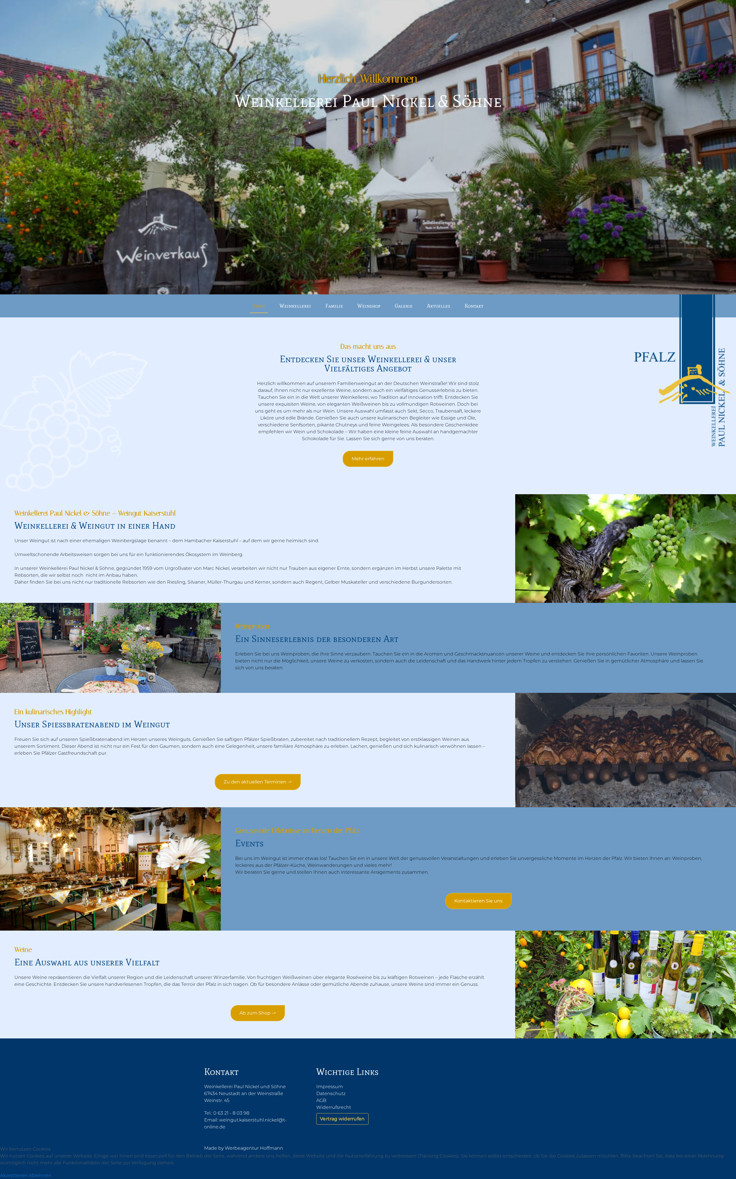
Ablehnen (40, 1175)
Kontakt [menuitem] (474, 306)
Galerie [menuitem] (404, 306)
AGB (321, 1100)
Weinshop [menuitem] (368, 306)
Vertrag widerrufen (342, 1119)
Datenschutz (331, 1093)
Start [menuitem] (259, 306)
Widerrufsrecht (333, 1107)
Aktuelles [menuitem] (438, 306)
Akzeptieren (14, 1175)
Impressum (329, 1086)
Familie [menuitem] (334, 306)
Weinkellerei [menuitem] (295, 306)
